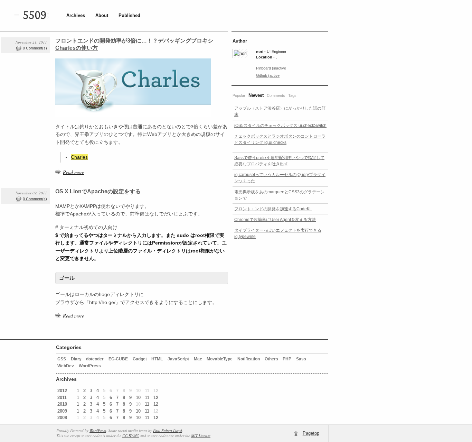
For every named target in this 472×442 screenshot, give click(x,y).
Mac (198, 359)
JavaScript (178, 359)
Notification (248, 359)
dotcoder (95, 359)
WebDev (65, 365)
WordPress (90, 365)
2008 (62, 417)
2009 (62, 411)
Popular (239, 95)
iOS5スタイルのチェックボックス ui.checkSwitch (280, 125)
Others (271, 359)
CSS (61, 359)
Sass (301, 359)
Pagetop (311, 433)
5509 (34, 15)
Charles (79, 157)
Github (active (268, 75)
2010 (62, 404)
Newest (256, 95)
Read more (73, 172)
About (101, 15)
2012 (62, 390)
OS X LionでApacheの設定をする (98, 191)
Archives (75, 15)
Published (129, 15)
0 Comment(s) (35, 48)
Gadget (140, 359)
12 (155, 397)
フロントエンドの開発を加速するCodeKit (273, 208)
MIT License (200, 435)
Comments (276, 95)
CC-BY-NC (130, 435)
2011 (62, 397)
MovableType (220, 359)
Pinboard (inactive (271, 68)
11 (147, 397)
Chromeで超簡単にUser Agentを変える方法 (275, 219)
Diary (76, 359)
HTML (157, 359)
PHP (287, 359)
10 (138, 397)
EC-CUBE (118, 359)
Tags (292, 95)
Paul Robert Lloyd (167, 430)
